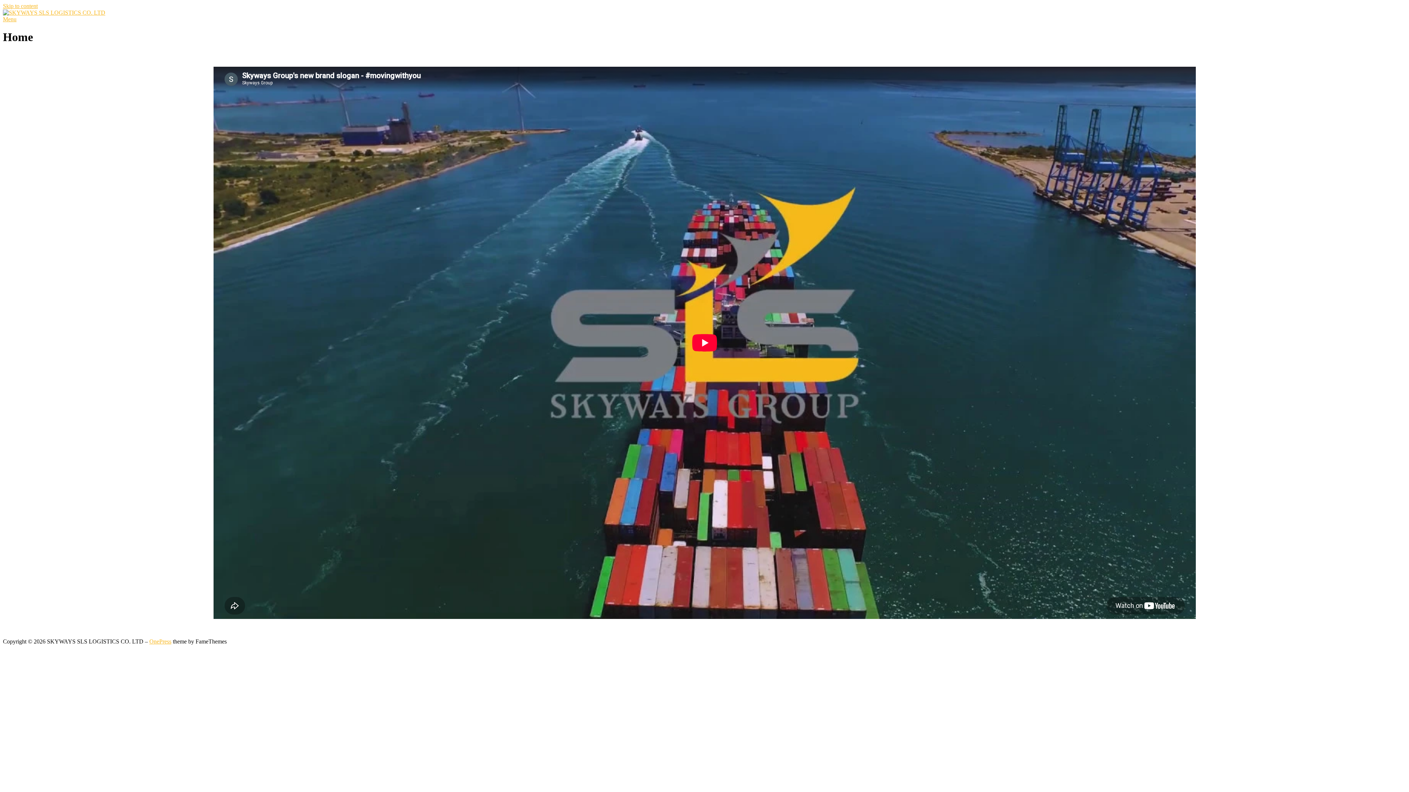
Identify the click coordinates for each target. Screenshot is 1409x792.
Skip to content (20, 6)
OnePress (160, 641)
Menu (10, 19)
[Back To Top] (5, 635)
